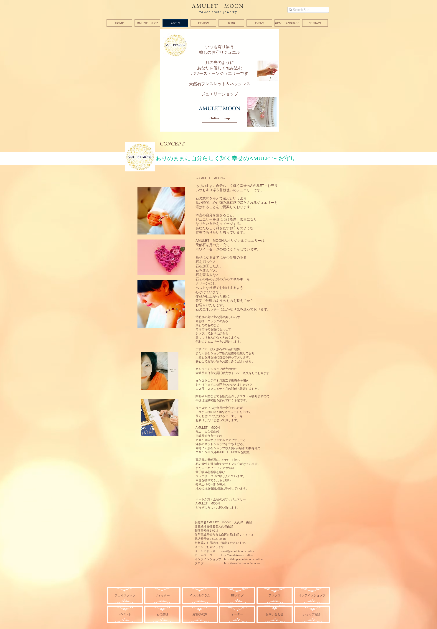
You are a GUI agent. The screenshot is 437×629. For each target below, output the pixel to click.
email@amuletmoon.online (238, 551)
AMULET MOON (218, 5)
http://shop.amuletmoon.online (243, 559)
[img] (237, 614)
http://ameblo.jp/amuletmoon (242, 563)
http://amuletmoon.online (237, 555)
